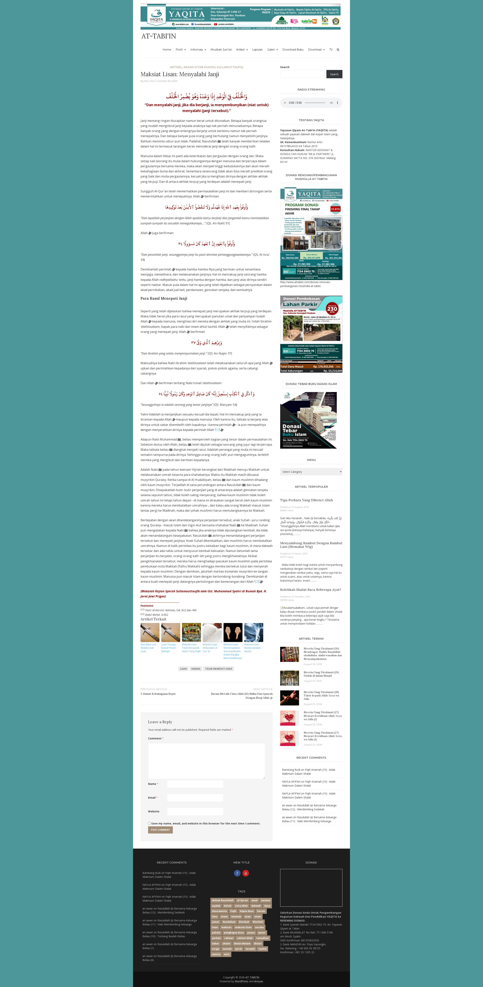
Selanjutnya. (287, 138)
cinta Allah (241, 905)
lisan (183, 668)
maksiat (227, 927)
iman (248, 916)
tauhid (262, 948)
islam (257, 916)
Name (153, 784)
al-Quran (242, 900)
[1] (217, 430)
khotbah (244, 921)
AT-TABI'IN (159, 36)
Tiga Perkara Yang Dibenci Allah (306, 500)
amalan (265, 900)
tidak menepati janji (218, 668)
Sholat (258, 943)
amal (254, 900)
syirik (238, 948)
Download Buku (293, 49)
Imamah (236, 916)
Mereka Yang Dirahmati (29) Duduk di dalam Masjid (321, 674)
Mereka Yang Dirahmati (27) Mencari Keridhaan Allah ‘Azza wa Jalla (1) (323, 736)
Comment (156, 738)
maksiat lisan (243, 927)
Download (314, 49)
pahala (216, 932)
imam (224, 916)
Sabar (215, 943)
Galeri (271, 49)
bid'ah (227, 905)
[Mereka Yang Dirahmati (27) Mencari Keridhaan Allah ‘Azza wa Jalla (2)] (287, 718)
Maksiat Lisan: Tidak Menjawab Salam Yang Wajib (191, 648)
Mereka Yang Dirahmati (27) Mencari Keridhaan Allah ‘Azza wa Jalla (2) (323, 716)
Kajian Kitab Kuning (199, 67)
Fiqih (233, 911)
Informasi (196, 49)
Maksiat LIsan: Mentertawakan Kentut (252, 648)
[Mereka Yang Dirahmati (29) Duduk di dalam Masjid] (289, 678)
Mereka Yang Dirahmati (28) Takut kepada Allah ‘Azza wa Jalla (321, 695)
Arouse (258, 981)
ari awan (287, 805)
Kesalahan (229, 921)
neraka (259, 927)
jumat (215, 921)
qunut (261, 932)
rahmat (228, 938)
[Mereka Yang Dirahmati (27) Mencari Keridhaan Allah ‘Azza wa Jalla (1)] (287, 738)
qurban (216, 938)
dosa (267, 905)
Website (153, 811)
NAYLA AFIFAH (291, 781)
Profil (179, 49)
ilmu (214, 916)
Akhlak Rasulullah (223, 900)
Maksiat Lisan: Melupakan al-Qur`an (210, 648)
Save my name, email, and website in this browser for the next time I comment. (205, 823)
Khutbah (258, 921)
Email (153, 797)
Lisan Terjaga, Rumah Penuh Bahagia (168, 648)
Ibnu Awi (149, 80)
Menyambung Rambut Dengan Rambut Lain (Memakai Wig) (311, 545)
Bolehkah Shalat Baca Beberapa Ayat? (310, 589)
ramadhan (262, 938)
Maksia (196, 668)
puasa (251, 932)
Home (167, 49)
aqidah (216, 905)
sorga (215, 948)
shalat (226, 943)
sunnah (227, 948)
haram (261, 911)
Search (284, 67)
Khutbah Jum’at (221, 49)
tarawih (250, 948)
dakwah (256, 905)
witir (227, 954)
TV (331, 49)
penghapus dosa (234, 932)
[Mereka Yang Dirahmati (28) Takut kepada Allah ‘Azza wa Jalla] (289, 697)
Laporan (257, 49)
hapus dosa (247, 911)
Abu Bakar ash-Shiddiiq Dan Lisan (149, 648)
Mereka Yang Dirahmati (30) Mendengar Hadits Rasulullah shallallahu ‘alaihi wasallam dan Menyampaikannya (323, 654)
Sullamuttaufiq (230, 67)
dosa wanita (219, 911)
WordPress (241, 981)
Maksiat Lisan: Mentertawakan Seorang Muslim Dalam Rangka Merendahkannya (233, 651)
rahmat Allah (245, 938)
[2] (257, 581)
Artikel (240, 49)
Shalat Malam (242, 943)
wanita (216, 954)
